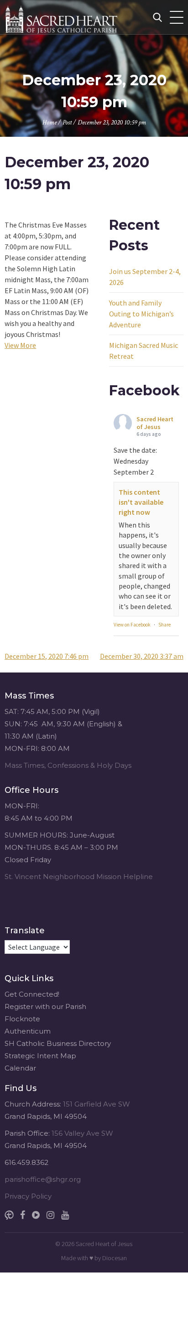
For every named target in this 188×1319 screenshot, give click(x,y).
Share (164, 624)
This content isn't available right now (141, 502)
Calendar (20, 1068)
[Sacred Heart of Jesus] (80, 17)
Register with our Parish (45, 1006)
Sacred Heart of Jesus (154, 423)
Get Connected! (32, 994)
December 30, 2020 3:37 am (141, 656)
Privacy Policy (28, 1196)
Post (67, 122)
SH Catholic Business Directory (58, 1043)
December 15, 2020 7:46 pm (47, 656)
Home (49, 122)
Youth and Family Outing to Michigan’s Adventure (141, 313)
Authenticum (28, 1031)
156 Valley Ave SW (82, 1133)
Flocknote (22, 1018)
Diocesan (114, 1258)
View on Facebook (132, 624)
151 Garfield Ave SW (96, 1104)
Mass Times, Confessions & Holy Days (68, 765)
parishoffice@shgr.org (43, 1179)
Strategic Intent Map (40, 1055)
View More (20, 345)
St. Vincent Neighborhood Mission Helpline (79, 876)
